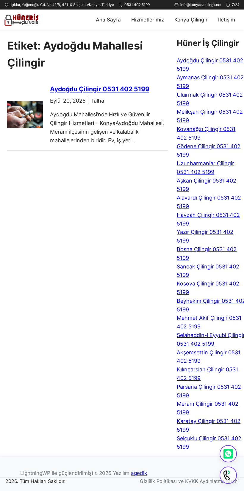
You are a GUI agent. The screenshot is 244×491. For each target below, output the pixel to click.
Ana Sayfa (108, 19)
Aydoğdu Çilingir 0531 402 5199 (99, 89)
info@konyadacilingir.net (200, 4)
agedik (139, 473)
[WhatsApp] (228, 453)
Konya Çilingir (191, 19)
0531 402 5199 (137, 4)
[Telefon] (228, 475)
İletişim (226, 19)
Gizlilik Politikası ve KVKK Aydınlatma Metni (189, 481)
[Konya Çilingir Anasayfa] (21, 20)
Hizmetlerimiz (147, 19)
